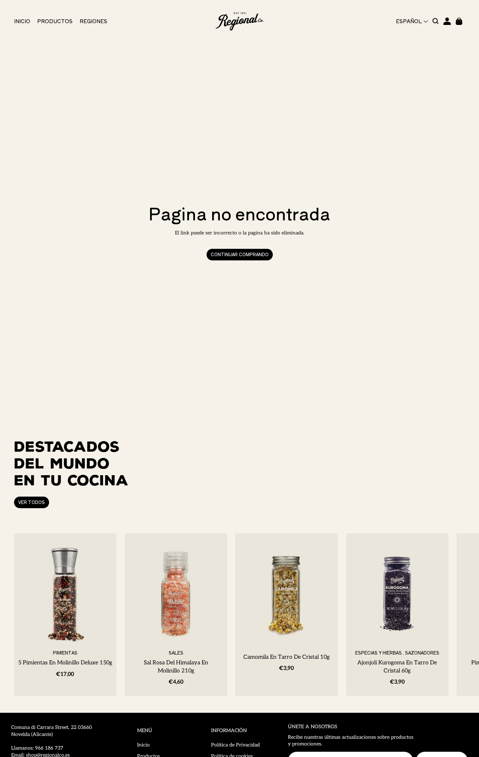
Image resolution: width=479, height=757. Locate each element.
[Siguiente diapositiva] (457, 614)
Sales (175, 652)
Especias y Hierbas (378, 652)
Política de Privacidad (235, 745)
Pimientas (65, 652)
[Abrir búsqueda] (436, 21)
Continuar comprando (240, 254)
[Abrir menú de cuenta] (447, 21)
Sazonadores (422, 652)
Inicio (143, 745)
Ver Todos (31, 502)
